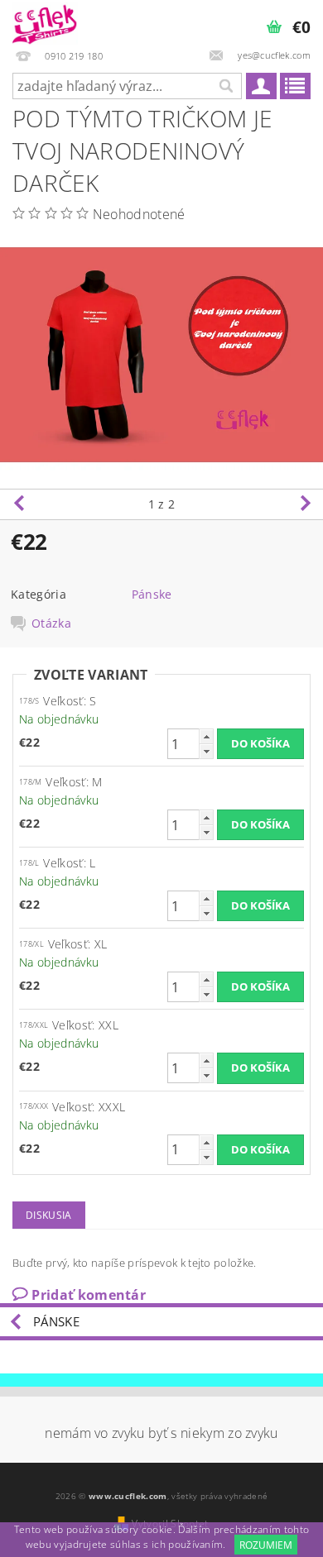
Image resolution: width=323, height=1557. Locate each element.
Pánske (152, 594)
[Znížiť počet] (206, 751)
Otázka (51, 623)
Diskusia (49, 1215)
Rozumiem (265, 1545)
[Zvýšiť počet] (206, 736)
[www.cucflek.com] (45, 21)
